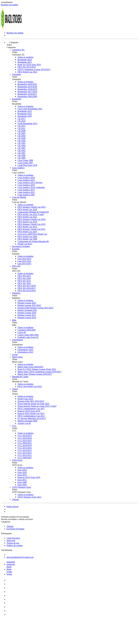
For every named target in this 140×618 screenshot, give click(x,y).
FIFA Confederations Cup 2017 (31, 408)
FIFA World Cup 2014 (27, 72)
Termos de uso (13, 543)
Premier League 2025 (27, 303)
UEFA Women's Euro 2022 (29, 497)
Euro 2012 (22, 480)
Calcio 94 (22, 332)
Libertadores (17, 340)
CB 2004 (21, 136)
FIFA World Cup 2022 (27, 217)
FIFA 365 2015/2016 (27, 67)
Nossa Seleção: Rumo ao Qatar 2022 (33, 403)
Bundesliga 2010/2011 (27, 94)
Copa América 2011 (26, 192)
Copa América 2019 (26, 185)
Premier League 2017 (27, 315)
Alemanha (16, 74)
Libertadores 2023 (25, 352)
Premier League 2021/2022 (29, 305)
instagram (11, 562)
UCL (14, 426)
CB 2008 (21, 131)
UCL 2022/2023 (25, 440)
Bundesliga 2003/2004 (27, 96)
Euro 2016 (22, 475)
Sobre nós (11, 540)
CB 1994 (21, 145)
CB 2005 (21, 133)
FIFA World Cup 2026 (27, 209)
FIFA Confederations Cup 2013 (31, 416)
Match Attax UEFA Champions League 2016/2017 (40, 371)
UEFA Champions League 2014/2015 (34, 69)
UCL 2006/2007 (25, 458)
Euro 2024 (22, 470)
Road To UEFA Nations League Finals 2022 (37, 369)
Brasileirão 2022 (25, 113)
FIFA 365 (16, 266)
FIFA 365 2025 (24, 276)
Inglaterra (16, 293)
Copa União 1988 (25, 160)
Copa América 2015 (26, 190)
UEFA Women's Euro (21, 487)
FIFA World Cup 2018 (27, 222)
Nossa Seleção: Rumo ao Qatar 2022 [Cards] (37, 406)
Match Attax (17, 357)
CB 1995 (21, 143)
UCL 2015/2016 (25, 448)
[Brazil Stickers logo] (11, 28)
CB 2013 (21, 126)
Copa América (18, 168)
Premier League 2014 (27, 317)
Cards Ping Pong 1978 (27, 165)
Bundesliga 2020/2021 (27, 84)
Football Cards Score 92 (28, 337)
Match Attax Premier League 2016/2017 (35, 374)
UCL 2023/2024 (25, 438)
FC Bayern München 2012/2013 (32, 418)
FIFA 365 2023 (24, 281)
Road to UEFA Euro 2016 (29, 411)
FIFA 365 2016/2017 (27, 288)
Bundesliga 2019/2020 (27, 86)
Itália (14, 320)
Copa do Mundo (19, 197)
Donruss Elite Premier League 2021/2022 (35, 308)
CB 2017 (21, 118)
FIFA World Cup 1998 (27, 239)
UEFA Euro (17, 460)
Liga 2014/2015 (24, 263)
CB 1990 (21, 155)
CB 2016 (21, 121)
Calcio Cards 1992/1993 (28, 335)
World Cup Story (25, 244)
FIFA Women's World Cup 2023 (32, 207)
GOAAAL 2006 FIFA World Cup (32, 234)
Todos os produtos (25, 57)
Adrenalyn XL (18, 50)
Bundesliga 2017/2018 (27, 91)
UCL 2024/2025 (25, 435)
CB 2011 (21, 128)
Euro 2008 (22, 482)
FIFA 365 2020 (24, 278)
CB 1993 (21, 148)
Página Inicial (12, 506)
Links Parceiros (13, 538)
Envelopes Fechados (21, 246)
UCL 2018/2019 (25, 445)
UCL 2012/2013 (25, 453)
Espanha (15, 249)
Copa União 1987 (25, 163)
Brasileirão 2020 (25, 116)
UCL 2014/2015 (25, 450)
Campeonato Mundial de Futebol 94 (33, 212)
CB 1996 (21, 141)
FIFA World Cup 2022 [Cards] (31, 214)
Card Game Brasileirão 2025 (30, 109)
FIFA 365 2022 (24, 283)
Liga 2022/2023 (24, 258)
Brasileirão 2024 (25, 59)
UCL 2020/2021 (25, 443)
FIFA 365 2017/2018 (27, 285)
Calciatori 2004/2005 (27, 330)
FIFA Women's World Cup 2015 (32, 224)
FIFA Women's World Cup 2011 (31, 229)
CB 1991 (21, 153)
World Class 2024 (25, 399)
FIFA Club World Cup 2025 (30, 386)
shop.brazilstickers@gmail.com (20, 557)
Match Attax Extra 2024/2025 (30, 367)
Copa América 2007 (26, 195)
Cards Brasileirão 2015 (27, 123)
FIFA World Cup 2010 (27, 231)
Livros (15, 354)
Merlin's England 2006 (27, 421)
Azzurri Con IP (24, 423)
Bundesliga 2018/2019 (27, 89)
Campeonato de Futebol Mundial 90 (33, 241)
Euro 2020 (22, 472)
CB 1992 (21, 150)
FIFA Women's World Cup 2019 (32, 219)
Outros (15, 389)
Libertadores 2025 (25, 349)
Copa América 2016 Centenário (31, 187)
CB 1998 (21, 138)
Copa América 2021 (26, 180)
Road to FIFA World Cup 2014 (31, 413)
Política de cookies (15, 545)
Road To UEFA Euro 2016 (29, 64)
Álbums (15, 499)
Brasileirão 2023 (25, 62)
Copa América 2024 (26, 177)
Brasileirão (16, 99)
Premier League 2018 (27, 313)
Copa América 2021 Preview (30, 182)
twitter (9, 571)
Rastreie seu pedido (9, 5)
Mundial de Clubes (20, 376)
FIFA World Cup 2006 (27, 236)
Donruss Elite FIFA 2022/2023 (31, 401)
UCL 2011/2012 (25, 455)
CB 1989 (21, 158)
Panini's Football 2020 (27, 310)
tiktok (9, 567)
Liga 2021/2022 (24, 261)
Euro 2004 (22, 485)
